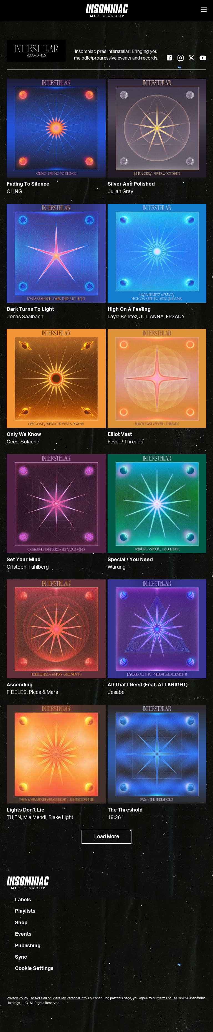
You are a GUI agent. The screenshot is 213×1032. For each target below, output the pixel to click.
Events (23, 934)
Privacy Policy (17, 998)
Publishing (27, 945)
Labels (23, 899)
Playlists (25, 911)
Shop (21, 922)
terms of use (167, 998)
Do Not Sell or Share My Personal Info (58, 998)
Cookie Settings (34, 968)
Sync (21, 957)
